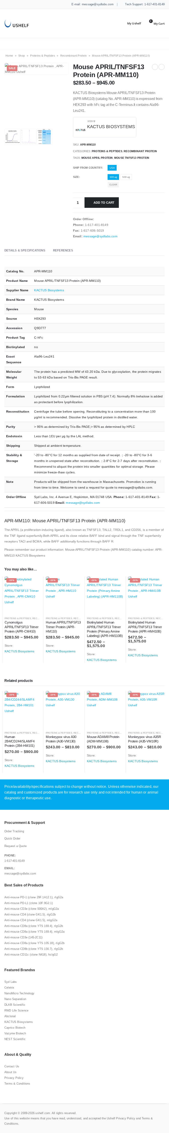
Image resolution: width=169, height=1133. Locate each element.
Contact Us (11, 1066)
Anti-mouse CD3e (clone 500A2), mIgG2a (31, 908)
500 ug (126, 177)
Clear (113, 184)
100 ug (113, 177)
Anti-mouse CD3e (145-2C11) (23, 937)
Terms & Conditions (17, 1083)
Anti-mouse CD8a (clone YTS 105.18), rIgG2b (34, 943)
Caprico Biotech (14, 1027)
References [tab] (63, 250)
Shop (21, 55)
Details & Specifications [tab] (24, 250)
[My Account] (131, 23)
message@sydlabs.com (100, 236)
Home (9, 55)
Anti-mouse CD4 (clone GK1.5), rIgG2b (30, 914)
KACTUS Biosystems (111, 126)
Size (76, 177)
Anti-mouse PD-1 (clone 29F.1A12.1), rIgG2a (33, 897)
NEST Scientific (15, 1039)
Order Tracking (14, 831)
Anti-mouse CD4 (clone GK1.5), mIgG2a (30, 920)
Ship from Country (87, 167)
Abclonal (10, 1016)
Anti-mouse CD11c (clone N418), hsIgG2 (31, 954)
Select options (34, 584)
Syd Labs (10, 982)
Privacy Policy (14, 1077)
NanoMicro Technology (19, 993)
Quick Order (12, 838)
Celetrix (9, 987)
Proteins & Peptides (42, 55)
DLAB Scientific (14, 1004)
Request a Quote (15, 846)
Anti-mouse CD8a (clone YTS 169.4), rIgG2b (33, 926)
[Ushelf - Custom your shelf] (16, 23)
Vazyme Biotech (15, 1033)
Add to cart (104, 202)
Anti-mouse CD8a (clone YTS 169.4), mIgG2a (34, 931)
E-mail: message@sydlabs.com (92, 4)
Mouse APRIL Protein (97, 157)
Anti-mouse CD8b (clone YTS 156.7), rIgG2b (33, 948)
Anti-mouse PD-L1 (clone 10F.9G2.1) (28, 903)
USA (112, 167)
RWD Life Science (16, 1010)
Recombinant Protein (73, 55)
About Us (10, 1072)
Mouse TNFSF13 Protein (131, 157)
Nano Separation (15, 999)
